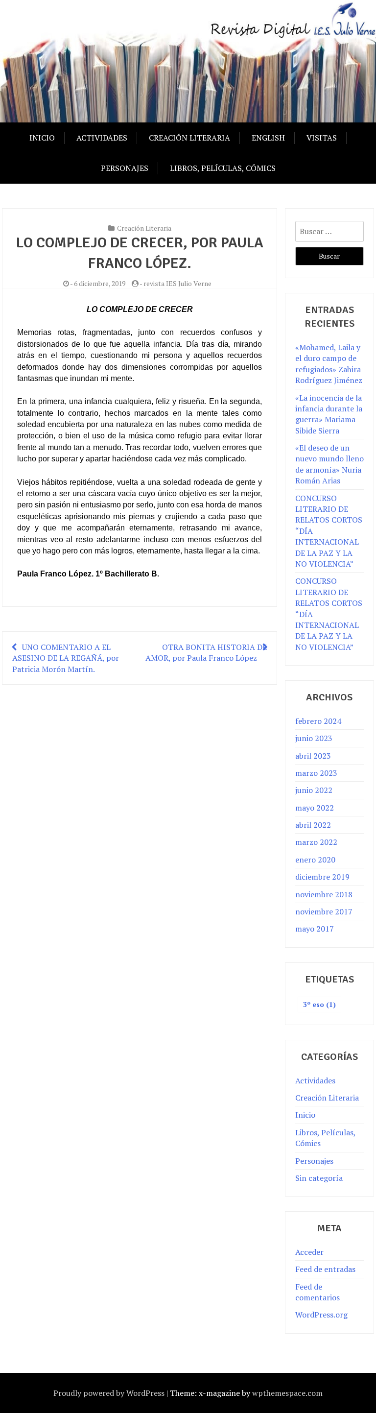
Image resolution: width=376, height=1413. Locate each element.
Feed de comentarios (317, 1292)
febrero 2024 (318, 721)
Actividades (101, 137)
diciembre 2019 (322, 876)
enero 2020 (315, 859)
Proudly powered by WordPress (108, 1393)
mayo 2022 (314, 807)
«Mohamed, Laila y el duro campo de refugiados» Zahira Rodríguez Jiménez (328, 363)
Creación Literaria (189, 137)
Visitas (321, 137)
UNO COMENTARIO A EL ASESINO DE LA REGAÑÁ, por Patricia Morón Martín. (65, 658)
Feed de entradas (325, 1269)
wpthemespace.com (287, 1393)
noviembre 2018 (323, 894)
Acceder (309, 1251)
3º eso (319, 1004)
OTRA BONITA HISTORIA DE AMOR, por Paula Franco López (206, 652)
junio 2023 (313, 738)
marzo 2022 (316, 842)
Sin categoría (319, 1178)
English (268, 137)
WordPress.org (321, 1314)
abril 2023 (313, 755)
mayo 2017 (314, 928)
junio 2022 (313, 790)
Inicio (42, 137)
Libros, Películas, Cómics (223, 168)
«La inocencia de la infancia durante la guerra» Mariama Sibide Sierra (328, 414)
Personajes (124, 168)
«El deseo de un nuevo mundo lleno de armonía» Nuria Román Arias (329, 464)
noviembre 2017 (323, 911)
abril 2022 (313, 824)
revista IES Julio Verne (177, 283)
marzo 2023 (316, 772)
